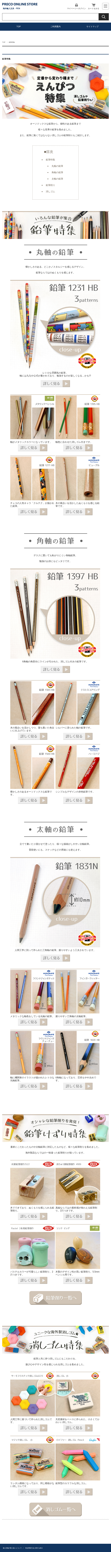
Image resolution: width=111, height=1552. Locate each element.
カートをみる (93, 8)
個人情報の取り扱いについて (12, 1548)
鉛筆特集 (6, 59)
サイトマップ (92, 26)
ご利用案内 (55, 26)
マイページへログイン (76, 8)
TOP (18, 26)
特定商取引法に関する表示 (34, 1548)
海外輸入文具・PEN (11, 8)
